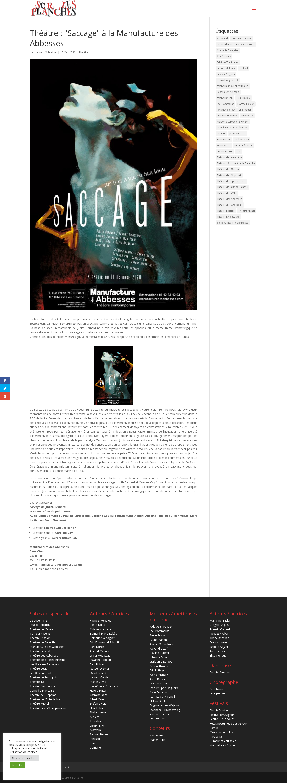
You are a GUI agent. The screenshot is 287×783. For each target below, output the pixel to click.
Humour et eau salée (223, 741)
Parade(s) (216, 736)
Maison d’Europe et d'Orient (232, 121)
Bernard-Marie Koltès (103, 633)
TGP (238, 151)
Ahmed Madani (99, 651)
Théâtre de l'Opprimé (229, 175)
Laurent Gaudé (99, 677)
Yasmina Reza (99, 695)
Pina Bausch (217, 689)
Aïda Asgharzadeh (101, 629)
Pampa (214, 728)
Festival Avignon (226, 74)
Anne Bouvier (158, 679)
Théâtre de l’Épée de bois (46, 699)
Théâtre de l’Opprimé (43, 695)
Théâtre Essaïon (226, 210)
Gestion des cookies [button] (24, 758)
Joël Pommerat (225, 104)
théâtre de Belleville (244, 163)
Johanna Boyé (159, 657)
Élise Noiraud (218, 655)
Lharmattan (245, 109)
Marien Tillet (157, 740)
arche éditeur (224, 44)
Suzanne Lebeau (100, 660)
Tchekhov (96, 721)
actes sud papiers (241, 38)
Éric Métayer (158, 670)
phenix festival (237, 133)
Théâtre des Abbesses (229, 199)
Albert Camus (98, 699)
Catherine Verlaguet (102, 638)
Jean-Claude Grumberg (104, 686)
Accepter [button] (17, 765)
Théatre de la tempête (229, 157)
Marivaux (95, 730)
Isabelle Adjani (219, 647)
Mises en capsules (221, 732)
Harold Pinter (98, 690)
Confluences (224, 56)
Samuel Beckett (100, 734)
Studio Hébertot (243, 145)
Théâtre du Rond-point (229, 205)
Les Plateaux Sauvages (44, 664)
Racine (94, 743)
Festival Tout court (222, 719)
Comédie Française (227, 50)
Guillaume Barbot (161, 661)
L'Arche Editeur (245, 104)
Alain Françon (158, 692)
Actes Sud (222, 38)
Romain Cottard (220, 629)
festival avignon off (227, 80)
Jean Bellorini (158, 718)
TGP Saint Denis (40, 633)
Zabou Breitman (160, 714)
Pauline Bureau (159, 653)
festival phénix (225, 97)
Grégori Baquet (219, 625)
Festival (244, 68)
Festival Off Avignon (228, 92)
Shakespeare (241, 139)
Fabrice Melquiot (226, 68)
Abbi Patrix (156, 735)
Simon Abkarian (159, 666)
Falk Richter (97, 664)
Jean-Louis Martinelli (162, 696)
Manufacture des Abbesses (232, 127)
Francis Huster (219, 642)
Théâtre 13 (223, 163)
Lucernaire (247, 115)
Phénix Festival (219, 710)
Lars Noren (97, 647)
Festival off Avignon (222, 715)
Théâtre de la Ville (227, 193)
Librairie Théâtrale (227, 115)
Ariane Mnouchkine (162, 644)
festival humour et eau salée (232, 86)
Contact (63, 767)
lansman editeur (226, 109)
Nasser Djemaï (99, 668)
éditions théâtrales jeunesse (232, 222)
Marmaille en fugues (222, 745)
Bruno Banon (158, 639)
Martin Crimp (98, 682)
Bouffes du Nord (245, 44)
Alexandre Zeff (159, 648)
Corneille (95, 747)
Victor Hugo (97, 725)
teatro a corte (224, 151)
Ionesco (95, 739)
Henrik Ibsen (97, 708)
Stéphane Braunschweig (165, 710)
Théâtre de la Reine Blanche (232, 187)
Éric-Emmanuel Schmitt (104, 642)
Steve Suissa (223, 145)
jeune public (243, 97)
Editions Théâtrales (227, 62)
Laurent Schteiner (46, 52)
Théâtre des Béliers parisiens (48, 708)
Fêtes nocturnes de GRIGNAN (228, 723)
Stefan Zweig (98, 703)
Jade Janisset (218, 693)
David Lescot (98, 673)
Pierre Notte (224, 139)
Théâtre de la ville (41, 651)
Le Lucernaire (38, 620)
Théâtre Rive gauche (228, 216)
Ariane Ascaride (219, 638)
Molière (221, 133)
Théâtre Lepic (38, 668)
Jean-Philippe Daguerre (164, 688)
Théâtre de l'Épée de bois (231, 181)
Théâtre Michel (247, 210)
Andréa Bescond (220, 672)
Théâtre (84, 52)
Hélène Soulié (158, 701)
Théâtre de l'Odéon (228, 169)
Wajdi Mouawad (100, 655)
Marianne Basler (220, 620)
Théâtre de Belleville (42, 642)
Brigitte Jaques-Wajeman (165, 705)
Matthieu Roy (158, 683)
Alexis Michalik (159, 674)
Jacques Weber (219, 633)
